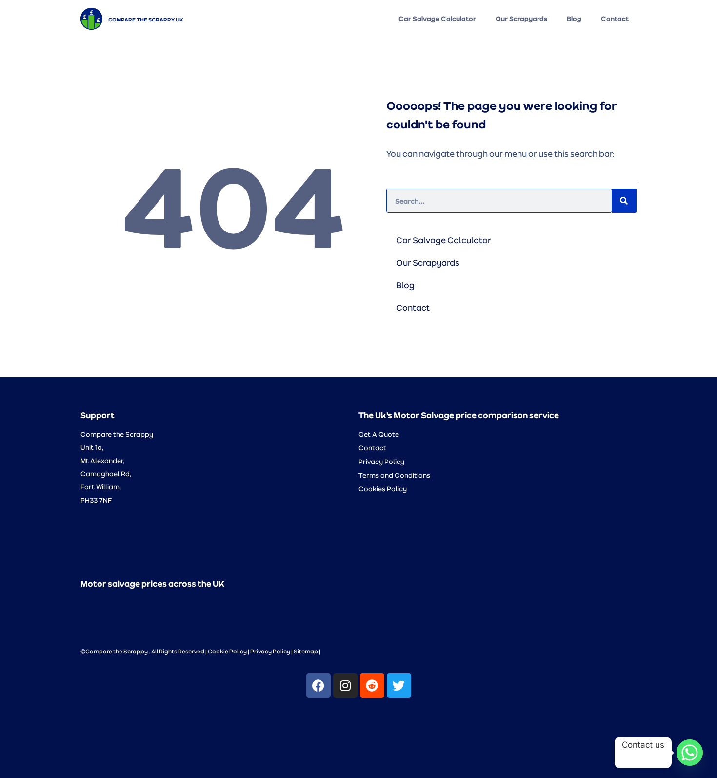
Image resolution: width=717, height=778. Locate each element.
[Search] (624, 201)
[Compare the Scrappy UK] (91, 19)
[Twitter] (399, 685)
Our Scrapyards (521, 18)
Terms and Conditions (394, 475)
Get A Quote (378, 434)
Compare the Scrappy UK (145, 19)
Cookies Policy (382, 488)
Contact (615, 18)
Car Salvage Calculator (437, 18)
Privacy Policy (381, 461)
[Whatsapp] (690, 752)
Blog (574, 18)
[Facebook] (318, 685)
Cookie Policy (227, 651)
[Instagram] (345, 685)
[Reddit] (372, 685)
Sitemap (306, 651)
